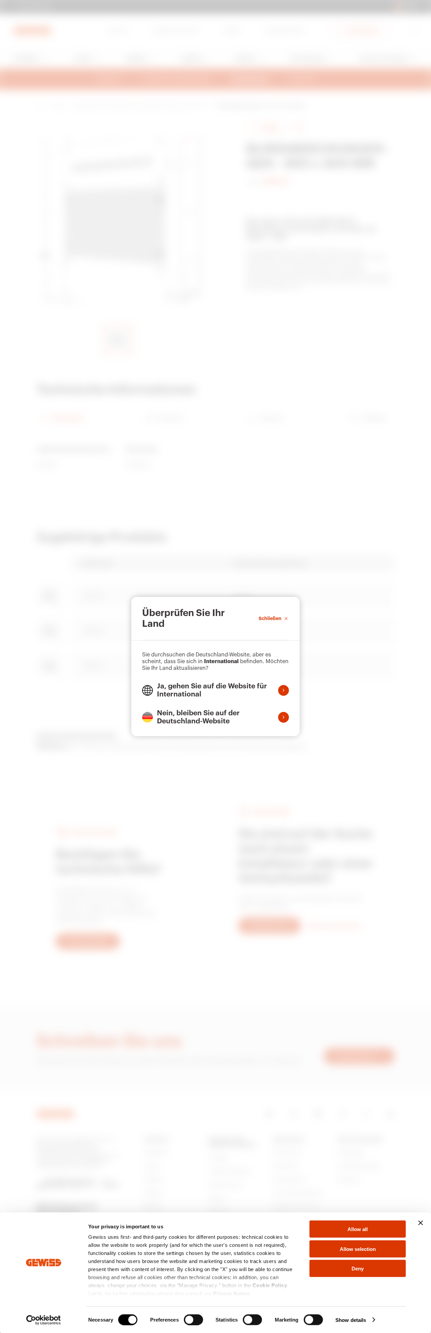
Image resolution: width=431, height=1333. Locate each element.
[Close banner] (420, 1223)
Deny (358, 1268)
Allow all (357, 1229)
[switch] (193, 1319)
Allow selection (358, 1249)
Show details (350, 1320)
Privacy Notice (231, 1293)
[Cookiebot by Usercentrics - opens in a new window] (43, 1320)
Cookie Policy (270, 1285)
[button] (215, 690)
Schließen (270, 618)
